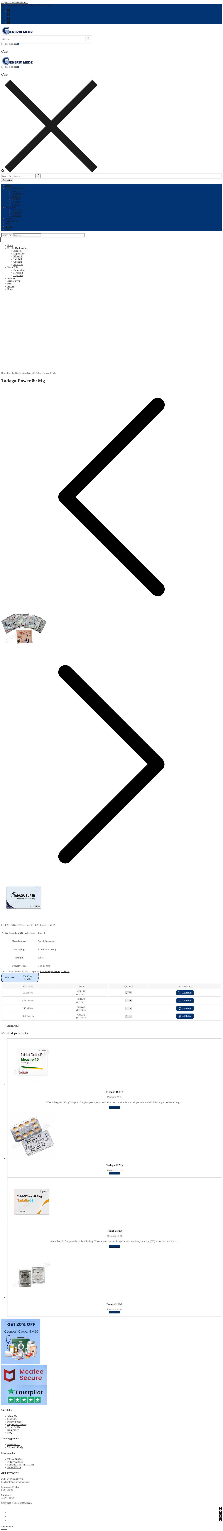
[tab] (114, 1025)
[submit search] (38, 176)
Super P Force (14, 1467)
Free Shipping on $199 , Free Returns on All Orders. (27, 5)
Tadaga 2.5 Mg (114, 1304)
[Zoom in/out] (2, 1526)
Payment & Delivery (17, 1424)
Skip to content (8, 2)
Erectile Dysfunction (17, 373)
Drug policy (13, 1430)
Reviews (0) (13, 1025)
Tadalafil (31, 373)
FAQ (9, 1432)
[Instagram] (8, 22)
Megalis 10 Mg (114, 1092)
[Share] (8, 1526)
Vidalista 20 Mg (15, 1462)
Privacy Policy (14, 1421)
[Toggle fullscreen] (5, 1526)
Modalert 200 (13, 1444)
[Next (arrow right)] (5, 1529)
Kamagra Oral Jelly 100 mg (20, 1464)
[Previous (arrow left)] (2, 1529)
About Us (12, 1416)
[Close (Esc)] (11, 1526)
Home (4, 373)
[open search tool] (49, 171)
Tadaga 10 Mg (114, 1165)
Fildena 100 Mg (15, 1459)
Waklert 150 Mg (15, 1447)
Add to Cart (114, 1107)
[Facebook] (8, 11)
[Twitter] (8, 15)
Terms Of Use (14, 1427)
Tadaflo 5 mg (114, 1231)
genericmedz (25, 1503)
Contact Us (12, 1419)
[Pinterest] (8, 18)
